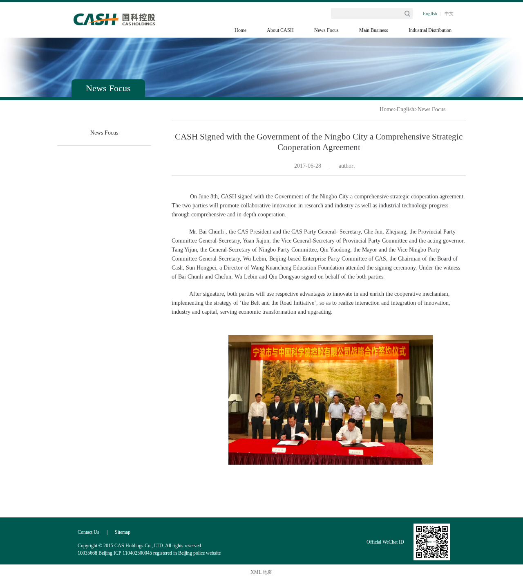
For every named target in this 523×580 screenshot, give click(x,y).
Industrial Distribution (430, 30)
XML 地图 (261, 572)
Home (240, 30)
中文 (449, 13)
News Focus (326, 30)
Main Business (373, 30)
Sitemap (122, 532)
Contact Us (88, 532)
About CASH (280, 30)
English (430, 13)
